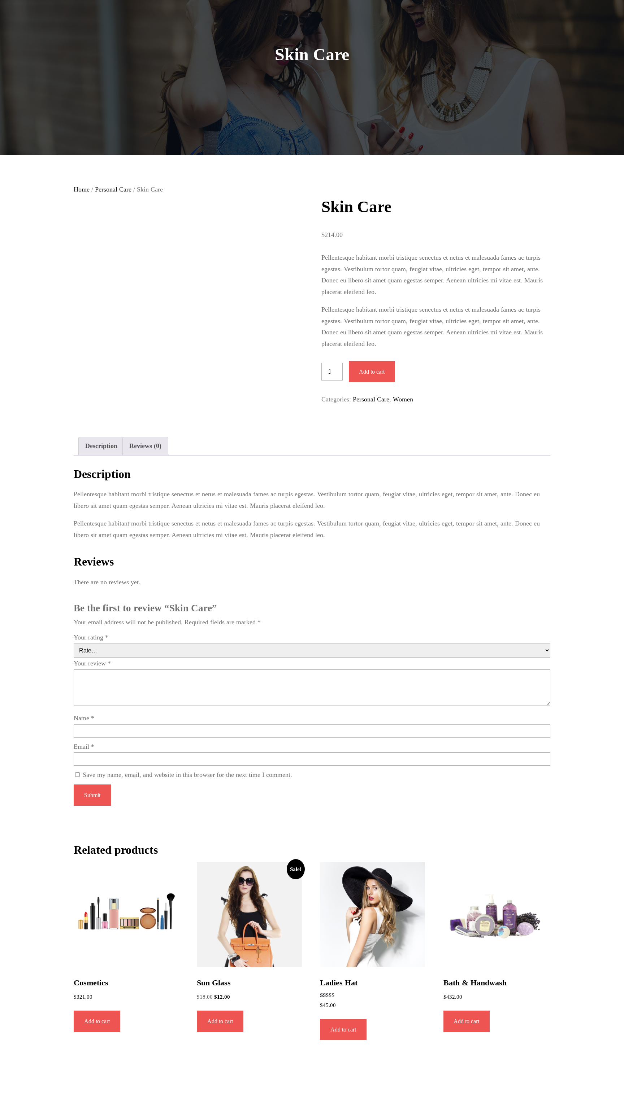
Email (84, 746)
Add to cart (372, 372)
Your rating (91, 637)
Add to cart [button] (97, 1021)
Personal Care (113, 189)
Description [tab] (101, 445)
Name (84, 718)
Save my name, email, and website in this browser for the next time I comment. (187, 774)
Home (82, 189)
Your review (92, 663)
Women (403, 399)
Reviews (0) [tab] (145, 445)
